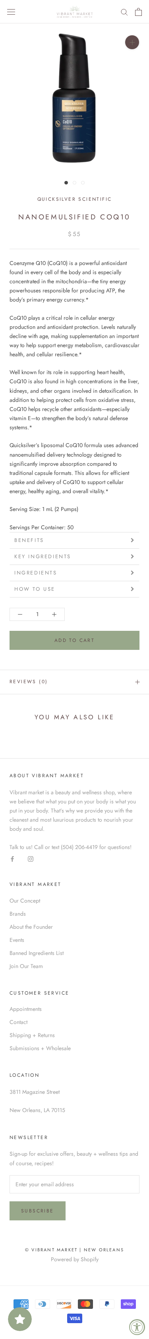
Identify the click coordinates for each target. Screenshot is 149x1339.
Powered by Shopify (75, 1259)
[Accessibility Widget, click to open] (137, 1327)
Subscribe (37, 1210)
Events (17, 940)
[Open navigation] (11, 12)
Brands (18, 914)
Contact (18, 1022)
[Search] (124, 11)
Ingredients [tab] (35, 572)
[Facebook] (12, 859)
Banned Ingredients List (37, 953)
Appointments (26, 1009)
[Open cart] (138, 12)
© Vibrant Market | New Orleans (74, 1250)
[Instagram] (30, 859)
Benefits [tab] (29, 540)
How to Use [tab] (34, 589)
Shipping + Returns (32, 1035)
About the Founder (31, 927)
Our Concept (25, 901)
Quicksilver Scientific (74, 199)
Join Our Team (26, 966)
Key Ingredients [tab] (42, 556)
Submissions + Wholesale (40, 1048)
